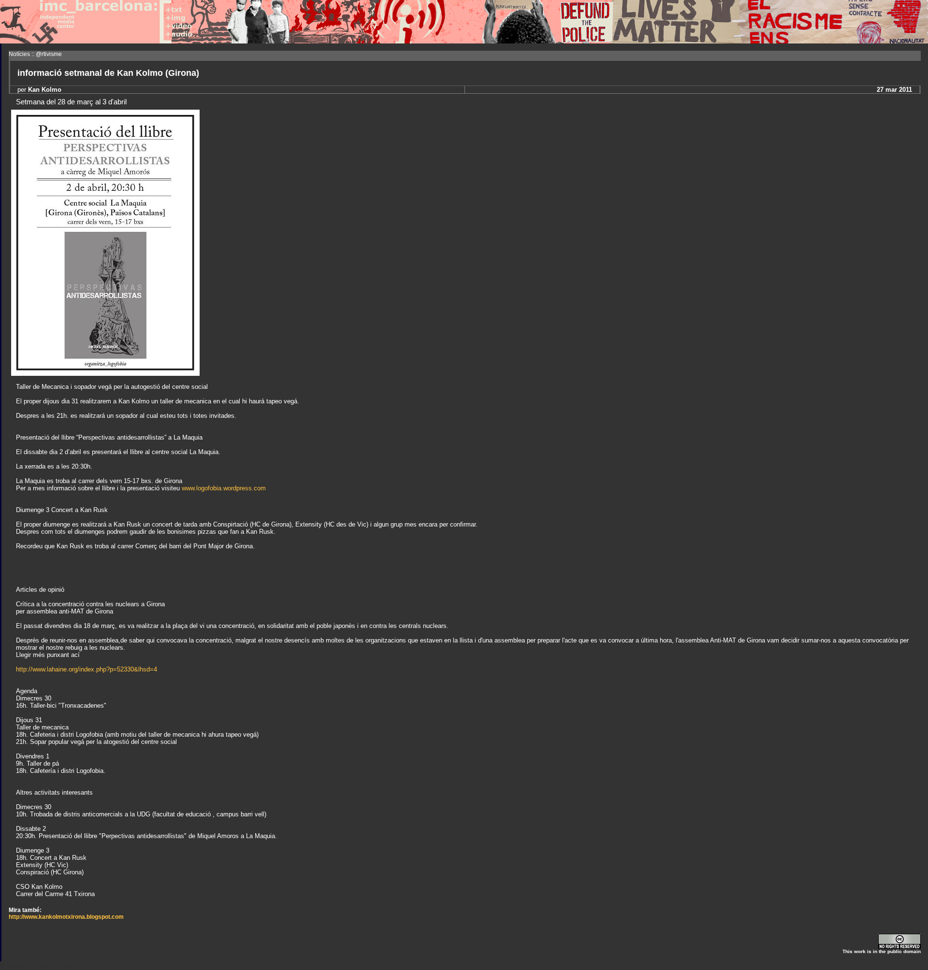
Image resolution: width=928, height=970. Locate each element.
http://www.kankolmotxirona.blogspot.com (66, 916)
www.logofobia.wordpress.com (224, 488)
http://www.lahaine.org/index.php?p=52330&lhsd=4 (86, 669)
